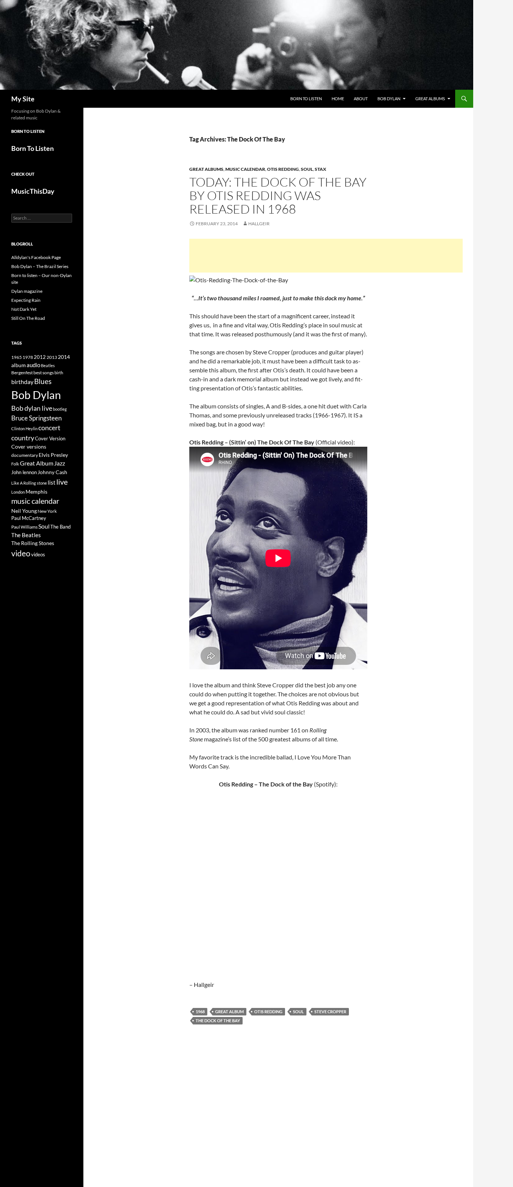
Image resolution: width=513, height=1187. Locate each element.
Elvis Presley (53, 455)
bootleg (60, 409)
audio (33, 365)
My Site (23, 99)
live (62, 481)
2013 (52, 357)
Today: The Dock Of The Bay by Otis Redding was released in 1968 (278, 195)
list (52, 482)
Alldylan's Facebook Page (36, 257)
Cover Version (50, 438)
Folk (15, 463)
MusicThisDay (32, 191)
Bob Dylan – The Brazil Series (39, 266)
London (18, 492)
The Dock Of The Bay (218, 1020)
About (361, 98)
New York (47, 511)
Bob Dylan (388, 98)
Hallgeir (259, 223)
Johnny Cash (52, 472)
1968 (200, 1011)
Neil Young (24, 511)
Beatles (48, 365)
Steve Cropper (330, 1011)
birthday (22, 381)
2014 (64, 357)
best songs (43, 372)
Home (338, 98)
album (18, 365)
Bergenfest (22, 372)
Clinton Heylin (24, 428)
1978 (28, 357)
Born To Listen (306, 98)
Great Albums (430, 98)
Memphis (36, 491)
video (20, 553)
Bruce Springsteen (36, 418)
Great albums (206, 169)
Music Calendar (245, 169)
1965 (16, 357)
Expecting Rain (26, 300)
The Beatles (26, 535)
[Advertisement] (326, 256)
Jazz (59, 463)
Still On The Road (28, 318)
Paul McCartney (28, 518)
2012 (40, 357)
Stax (320, 169)
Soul (307, 169)
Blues (42, 381)
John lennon (24, 472)
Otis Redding (283, 169)
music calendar (35, 500)
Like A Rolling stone (29, 483)
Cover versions (28, 447)
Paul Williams (24, 527)
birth (58, 372)
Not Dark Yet (23, 309)
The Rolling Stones (32, 543)
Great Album (229, 1011)
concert (49, 427)
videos (38, 554)
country (22, 438)
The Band (60, 527)
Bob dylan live (31, 408)
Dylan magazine (26, 291)
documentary (24, 455)
